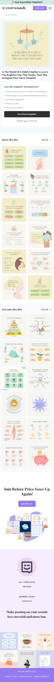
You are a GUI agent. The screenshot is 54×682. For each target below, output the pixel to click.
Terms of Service (41, 676)
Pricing (27, 586)
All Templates (27, 582)
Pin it (4, 24)
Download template (27, 114)
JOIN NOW (39, 8)
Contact (27, 601)
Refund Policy (26, 676)
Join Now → (27, 503)
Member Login (27, 596)
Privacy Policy (11, 676)
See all (45, 140)
